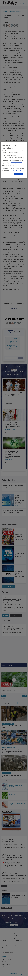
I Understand (18, 173)
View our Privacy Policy (16, 170)
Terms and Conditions (16, 162)
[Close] (25, 143)
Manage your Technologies (7, 174)
